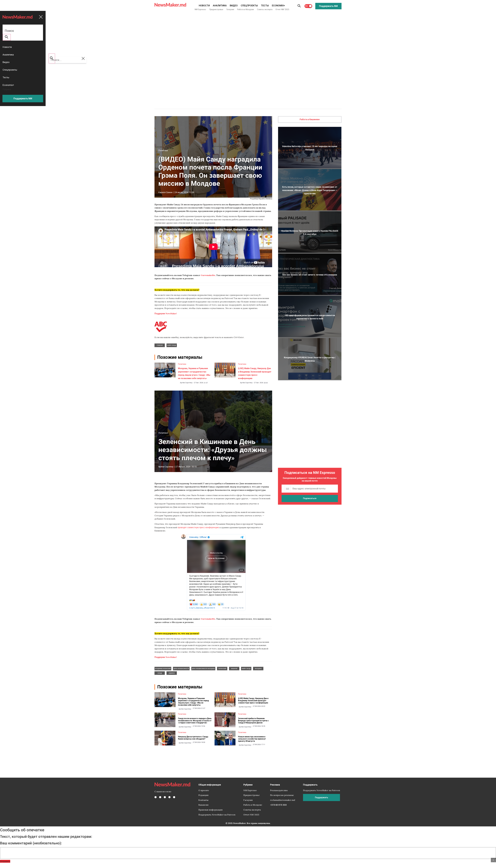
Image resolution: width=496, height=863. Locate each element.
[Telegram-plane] (174, 797)
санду (159, 673)
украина (172, 673)
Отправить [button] (5, 861)
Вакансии (203, 805)
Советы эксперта (264, 9)
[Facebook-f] (155, 797)
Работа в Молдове (245, 9)
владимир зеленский (163, 668)
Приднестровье (216, 9)
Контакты (203, 800)
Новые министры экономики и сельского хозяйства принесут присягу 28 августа (252, 739)
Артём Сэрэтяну (186, 383)
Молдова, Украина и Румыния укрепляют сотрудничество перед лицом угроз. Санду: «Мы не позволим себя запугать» (193, 701)
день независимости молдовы (203, 668)
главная (160, 345)
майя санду (246, 668)
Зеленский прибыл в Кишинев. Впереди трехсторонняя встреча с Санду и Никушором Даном (253, 720)
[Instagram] (165, 797)
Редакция (203, 795)
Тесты (265, 5)
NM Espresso (200, 9)
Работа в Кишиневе (310, 119)
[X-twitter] (160, 797)
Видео (234, 5)
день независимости (181, 668)
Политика (163, 150)
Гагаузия (230, 9)
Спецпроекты (249, 5)
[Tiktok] (169, 797)
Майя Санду (171, 345)
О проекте (203, 790)
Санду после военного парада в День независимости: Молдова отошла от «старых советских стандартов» (194, 720)
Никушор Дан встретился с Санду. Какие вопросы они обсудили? (193, 738)
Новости (204, 5)
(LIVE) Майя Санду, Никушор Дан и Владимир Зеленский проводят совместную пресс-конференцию (253, 700)
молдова (258, 668)
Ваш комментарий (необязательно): (31, 843)
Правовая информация (210, 809)
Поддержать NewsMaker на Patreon (216, 814)
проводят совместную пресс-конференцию (198, 527)
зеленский (222, 668)
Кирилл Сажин (165, 192)
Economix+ (278, 5)
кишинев (234, 668)
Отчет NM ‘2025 (282, 9)
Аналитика (220, 5)
